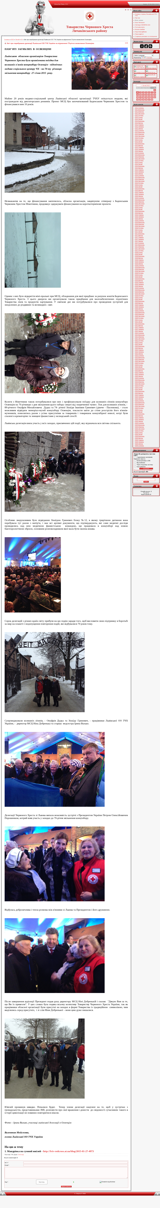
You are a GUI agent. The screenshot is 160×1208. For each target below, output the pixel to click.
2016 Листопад (139, 226)
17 (140, 97)
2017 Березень (139, 233)
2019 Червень (139, 284)
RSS (66, 4)
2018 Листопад (139, 271)
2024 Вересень (139, 402)
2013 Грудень (139, 160)
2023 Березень (139, 368)
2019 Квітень (139, 280)
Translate (149, 57)
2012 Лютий (138, 119)
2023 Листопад (139, 383)
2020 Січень (139, 297)
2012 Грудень (139, 138)
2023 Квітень (139, 370)
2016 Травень (139, 215)
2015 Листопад (139, 203)
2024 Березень (139, 391)
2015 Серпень (139, 198)
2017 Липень (139, 241)
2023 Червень (139, 374)
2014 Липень (139, 173)
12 (146, 95)
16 (137, 97)
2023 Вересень (139, 380)
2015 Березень (139, 188)
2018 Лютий (138, 254)
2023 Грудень (139, 385)
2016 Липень (139, 218)
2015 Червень (139, 194)
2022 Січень (139, 342)
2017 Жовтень (139, 247)
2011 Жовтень (139, 111)
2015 (12, 39)
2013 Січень (139, 140)
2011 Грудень (139, 115)
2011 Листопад (139, 113)
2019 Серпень (139, 288)
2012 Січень (139, 117)
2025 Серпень (139, 423)
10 (140, 95)
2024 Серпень (139, 400)
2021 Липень (139, 331)
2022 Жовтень (139, 359)
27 (149, 99)
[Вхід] (130, 10)
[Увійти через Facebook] (146, 46)
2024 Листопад (139, 406)
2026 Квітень (139, 438)
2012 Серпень (139, 130)
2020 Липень (139, 308)
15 (155, 95)
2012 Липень (139, 128)
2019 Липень (139, 286)
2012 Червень (139, 126)
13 (149, 95)
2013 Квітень (139, 145)
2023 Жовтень (139, 382)
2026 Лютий (138, 434)
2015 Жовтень (139, 202)
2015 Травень (139, 192)
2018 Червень (139, 262)
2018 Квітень (139, 258)
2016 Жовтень (139, 224)
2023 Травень (139, 372)
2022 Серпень (139, 355)
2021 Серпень (139, 333)
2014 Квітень (139, 168)
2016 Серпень (139, 220)
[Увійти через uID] (142, 46)
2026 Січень (139, 432)
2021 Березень (139, 323)
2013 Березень (139, 143)
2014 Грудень (139, 183)
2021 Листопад (139, 338)
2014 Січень (139, 162)
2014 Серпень (139, 175)
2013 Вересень (139, 155)
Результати (137, 470)
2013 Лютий (138, 141)
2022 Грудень (139, 363)
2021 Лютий (138, 322)
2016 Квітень (139, 213)
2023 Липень (139, 376)
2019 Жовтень (139, 292)
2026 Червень (139, 442)
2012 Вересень (139, 132)
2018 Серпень (139, 265)
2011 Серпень (139, 108)
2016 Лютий (138, 209)
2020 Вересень (139, 312)
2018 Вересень (139, 267)
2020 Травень (139, 305)
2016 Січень (139, 207)
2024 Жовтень (139, 404)
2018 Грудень (139, 273)
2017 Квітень (139, 235)
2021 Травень (139, 327)
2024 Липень (139, 398)
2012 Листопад (139, 136)
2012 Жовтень (139, 134)
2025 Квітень (139, 415)
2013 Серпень (139, 153)
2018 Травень (139, 260)
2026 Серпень (139, 445)
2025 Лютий (138, 412)
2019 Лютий (138, 277)
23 (137, 99)
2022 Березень (139, 346)
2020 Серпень (139, 310)
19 (146, 97)
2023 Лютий (138, 367)
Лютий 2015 (146, 85)
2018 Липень (139, 263)
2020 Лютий (138, 299)
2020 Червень (139, 307)
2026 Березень (139, 436)
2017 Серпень (139, 243)
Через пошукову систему (145, 464)
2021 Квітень (139, 325)
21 (152, 97)
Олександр (21, 1154)
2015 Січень (139, 185)
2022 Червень (139, 352)
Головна (6, 39)
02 (21, 39)
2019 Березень (139, 278)
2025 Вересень (139, 425)
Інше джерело (141, 466)
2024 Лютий (138, 389)
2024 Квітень (139, 393)
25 (143, 99)
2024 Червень (139, 397)
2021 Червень (139, 329)
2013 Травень (139, 147)
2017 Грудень (139, 250)
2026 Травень (139, 440)
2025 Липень (139, 421)
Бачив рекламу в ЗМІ (143, 460)
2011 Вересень (139, 110)
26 (146, 99)
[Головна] (125, 10)
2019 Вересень (139, 290)
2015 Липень (139, 196)
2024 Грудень (139, 408)
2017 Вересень (139, 245)
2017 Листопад (139, 248)
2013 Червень (139, 149)
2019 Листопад (139, 293)
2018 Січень (139, 252)
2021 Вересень (139, 335)
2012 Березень (139, 121)
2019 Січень (139, 275)
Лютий (17, 39)
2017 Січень (139, 230)
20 (149, 97)
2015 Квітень (139, 190)
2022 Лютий (138, 344)
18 (143, 97)
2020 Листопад (139, 316)
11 (143, 95)
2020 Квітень (139, 303)
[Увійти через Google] (150, 46)
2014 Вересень (139, 177)
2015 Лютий (138, 186)
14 (152, 95)
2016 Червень (139, 217)
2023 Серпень (139, 378)
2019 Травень (139, 282)
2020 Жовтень (139, 314)
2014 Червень (139, 171)
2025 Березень (139, 414)
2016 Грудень (139, 228)
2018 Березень (139, 256)
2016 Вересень (139, 222)
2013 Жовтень (139, 156)
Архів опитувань (147, 470)
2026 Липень (139, 444)
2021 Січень (139, 320)
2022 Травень (139, 350)
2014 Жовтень (139, 179)
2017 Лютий (138, 232)
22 (155, 97)
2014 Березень (139, 166)
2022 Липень (139, 353)
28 (152, 99)
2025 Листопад (139, 429)
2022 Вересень (139, 357)
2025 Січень (139, 410)
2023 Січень (139, 365)
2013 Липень (139, 151)
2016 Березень (139, 211)
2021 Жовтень (139, 337)
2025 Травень (139, 417)
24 (140, 99)
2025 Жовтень (139, 427)
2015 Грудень (139, 205)
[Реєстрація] (128, 10)
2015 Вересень (139, 200)
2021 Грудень (139, 340)
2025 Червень (139, 419)
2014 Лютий (138, 164)
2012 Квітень (139, 123)
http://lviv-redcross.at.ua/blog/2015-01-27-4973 (68, 1151)
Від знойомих (141, 462)
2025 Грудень (139, 430)
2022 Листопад (139, 361)
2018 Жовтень (139, 269)
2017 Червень (139, 239)
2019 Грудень (139, 295)
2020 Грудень (139, 318)
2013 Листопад (139, 158)
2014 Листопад (139, 181)
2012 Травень (139, 125)
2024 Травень (139, 395)
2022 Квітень (139, 348)
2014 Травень (139, 170)
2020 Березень (139, 301)
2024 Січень (139, 387)
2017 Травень (139, 237)
